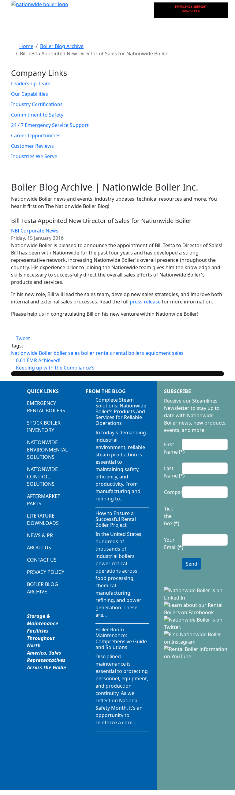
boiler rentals (96, 353)
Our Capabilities (29, 94)
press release (145, 301)
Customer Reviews (32, 146)
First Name (171, 448)
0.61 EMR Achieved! (37, 360)
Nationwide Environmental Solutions (47, 449)
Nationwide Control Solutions (42, 476)
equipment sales (164, 353)
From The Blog (106, 391)
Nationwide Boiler (31, 353)
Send (191, 563)
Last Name (171, 472)
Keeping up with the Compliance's (55, 367)
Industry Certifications (37, 104)
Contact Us (42, 559)
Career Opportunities (36, 135)
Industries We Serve (34, 156)
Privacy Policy (45, 572)
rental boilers (128, 353)
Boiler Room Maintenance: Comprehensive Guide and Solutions (121, 638)
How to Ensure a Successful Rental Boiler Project (115, 519)
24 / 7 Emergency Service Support (50, 125)
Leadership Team (30, 83)
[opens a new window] (196, 593)
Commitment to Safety (37, 114)
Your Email (171, 544)
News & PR (40, 535)
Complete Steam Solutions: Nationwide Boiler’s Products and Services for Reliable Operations (120, 411)
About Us (39, 547)
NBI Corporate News (34, 230)
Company (171, 492)
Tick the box (171, 516)
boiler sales (67, 353)
